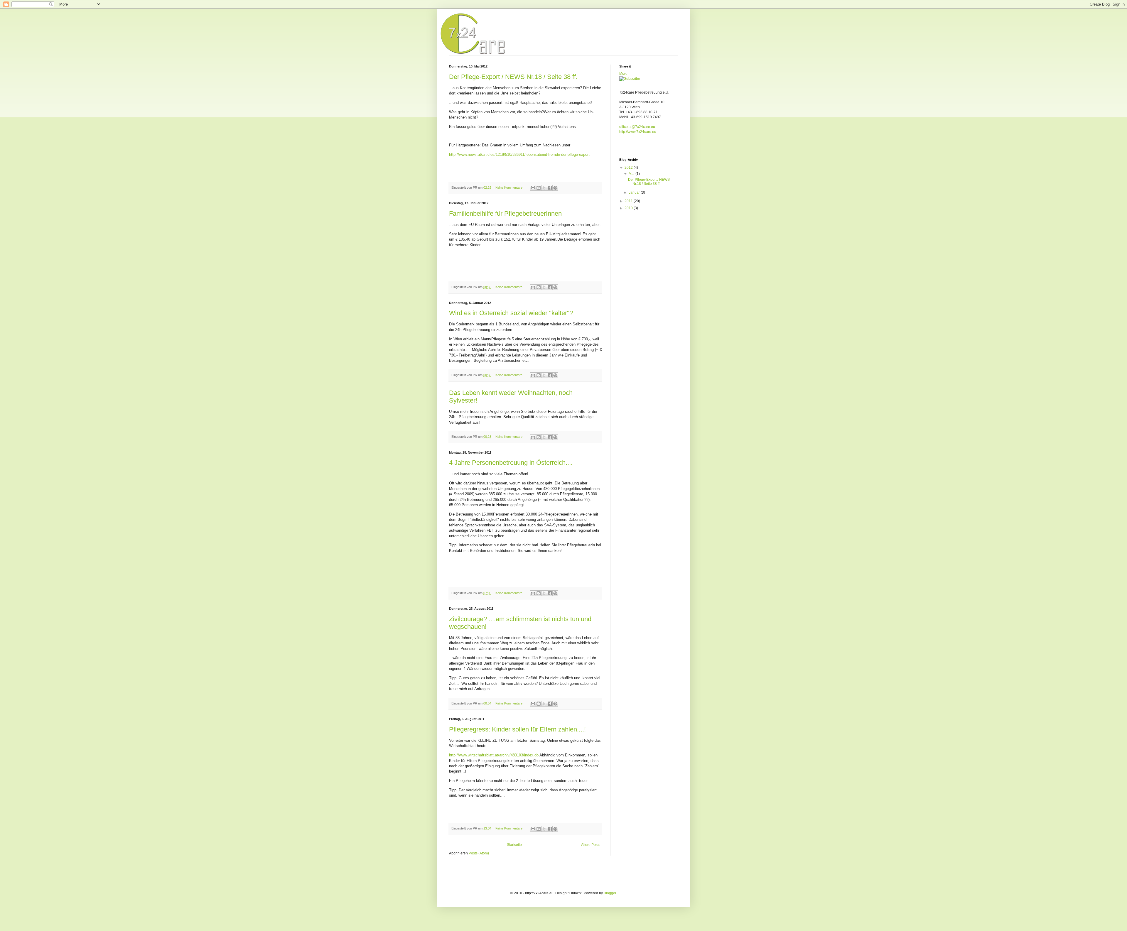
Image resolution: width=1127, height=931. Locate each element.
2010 (629, 208)
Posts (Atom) (479, 853)
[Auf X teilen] (544, 188)
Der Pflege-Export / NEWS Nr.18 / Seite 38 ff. (513, 76)
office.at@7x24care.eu (637, 127)
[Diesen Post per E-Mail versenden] (533, 188)
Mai (632, 174)
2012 (629, 167)
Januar (635, 192)
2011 (629, 201)
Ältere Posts (590, 845)
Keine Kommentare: (509, 187)
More (623, 74)
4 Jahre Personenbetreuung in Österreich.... (511, 462)
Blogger (610, 893)
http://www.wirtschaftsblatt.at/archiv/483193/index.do (494, 755)
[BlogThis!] (538, 188)
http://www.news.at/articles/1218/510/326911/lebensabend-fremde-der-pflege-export (519, 154)
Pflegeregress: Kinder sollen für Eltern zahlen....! (517, 729)
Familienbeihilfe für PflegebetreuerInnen (505, 213)
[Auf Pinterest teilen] (555, 188)
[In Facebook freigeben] (550, 188)
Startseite (514, 845)
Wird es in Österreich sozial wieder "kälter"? (511, 313)
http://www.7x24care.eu (637, 132)
